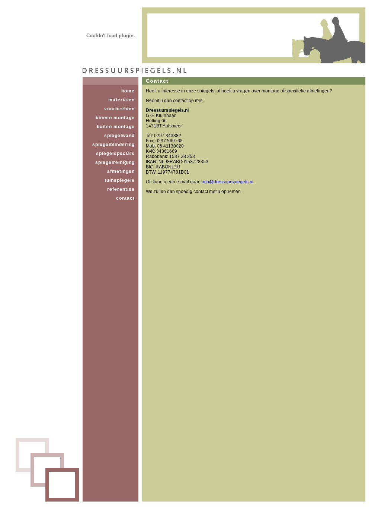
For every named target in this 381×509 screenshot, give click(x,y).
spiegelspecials (115, 153)
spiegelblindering (113, 144)
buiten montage (116, 126)
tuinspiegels (120, 180)
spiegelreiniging (115, 162)
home (128, 91)
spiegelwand (119, 135)
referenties (121, 189)
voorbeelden (119, 108)
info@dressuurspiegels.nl (227, 181)
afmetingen (121, 171)
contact (125, 198)
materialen (121, 99)
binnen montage (115, 117)
